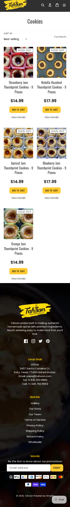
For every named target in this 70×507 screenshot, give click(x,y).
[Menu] (64, 5)
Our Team (35, 414)
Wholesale (35, 442)
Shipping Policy (35, 431)
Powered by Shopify (44, 495)
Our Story (35, 408)
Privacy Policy (35, 425)
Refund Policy (35, 436)
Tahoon (29, 495)
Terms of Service (35, 420)
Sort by (8, 33)
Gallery (35, 403)
